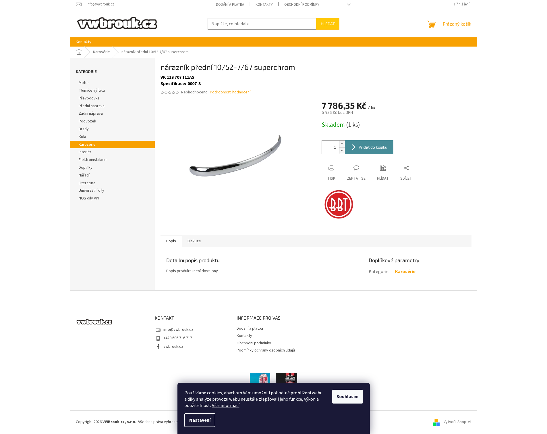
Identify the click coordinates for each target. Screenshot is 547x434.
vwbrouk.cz (173, 346)
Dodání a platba (230, 4)
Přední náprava (92, 106)
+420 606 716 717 (177, 338)
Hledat (328, 23)
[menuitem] (83, 42)
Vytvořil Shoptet (457, 422)
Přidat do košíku (373, 147)
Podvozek (87, 121)
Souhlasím (348, 396)
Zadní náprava (91, 113)
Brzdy (84, 129)
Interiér (85, 152)
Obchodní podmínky (301, 4)
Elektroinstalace (93, 160)
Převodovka (89, 98)
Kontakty (264, 4)
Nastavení (199, 420)
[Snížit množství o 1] (342, 150)
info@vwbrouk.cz (178, 330)
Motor (84, 83)
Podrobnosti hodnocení (230, 92)
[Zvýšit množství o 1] (342, 144)
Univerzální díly (91, 190)
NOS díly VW (89, 198)
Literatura (87, 183)
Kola (82, 137)
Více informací (225, 405)
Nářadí (84, 175)
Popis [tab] (171, 241)
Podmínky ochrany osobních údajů (266, 350)
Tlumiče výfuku (92, 90)
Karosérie (87, 144)
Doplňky (85, 167)
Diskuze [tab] (194, 241)
